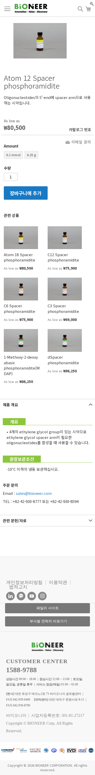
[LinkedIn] (10, 596)
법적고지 (18, 587)
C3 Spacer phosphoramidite (63, 308)
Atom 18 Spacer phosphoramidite (19, 257)
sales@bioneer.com (34, 493)
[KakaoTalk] (21, 596)
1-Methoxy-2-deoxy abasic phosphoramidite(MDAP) (22, 365)
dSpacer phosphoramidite (63, 359)
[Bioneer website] (31, 8)
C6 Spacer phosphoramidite (19, 308)
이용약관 (58, 582)
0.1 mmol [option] (13, 155)
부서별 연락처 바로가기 (48, 621)
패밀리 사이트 (47, 608)
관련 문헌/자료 (15, 520)
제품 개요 (10, 404)
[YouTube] (31, 596)
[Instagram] (42, 596)
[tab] (47, 404)
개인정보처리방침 (24, 582)
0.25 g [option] (31, 155)
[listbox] (26, 155)
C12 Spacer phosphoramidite (63, 257)
